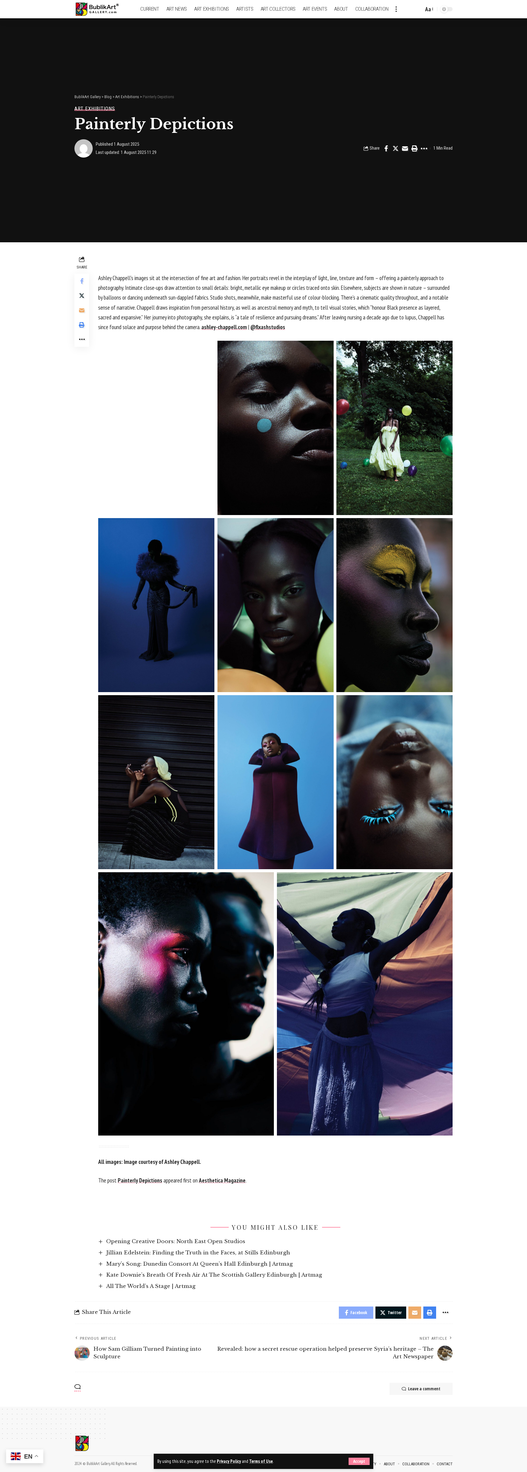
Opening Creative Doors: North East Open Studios (175, 1241)
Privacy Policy (229, 1461)
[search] (417, 9)
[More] (424, 148)
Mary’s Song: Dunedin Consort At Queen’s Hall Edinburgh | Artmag (199, 1264)
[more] (396, 9)
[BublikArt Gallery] (100, 9)
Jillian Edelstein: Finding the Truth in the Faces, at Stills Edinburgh (198, 1253)
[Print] (414, 148)
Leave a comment (424, 1389)
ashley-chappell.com (224, 327)
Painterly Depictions (140, 1180)
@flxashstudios (267, 327)
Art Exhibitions (94, 108)
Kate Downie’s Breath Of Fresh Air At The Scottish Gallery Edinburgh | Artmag (214, 1275)
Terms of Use (261, 1461)
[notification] (408, 9)
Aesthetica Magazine (222, 1180)
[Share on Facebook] (386, 148)
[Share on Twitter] (395, 148)
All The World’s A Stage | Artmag (150, 1286)
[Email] (405, 148)
